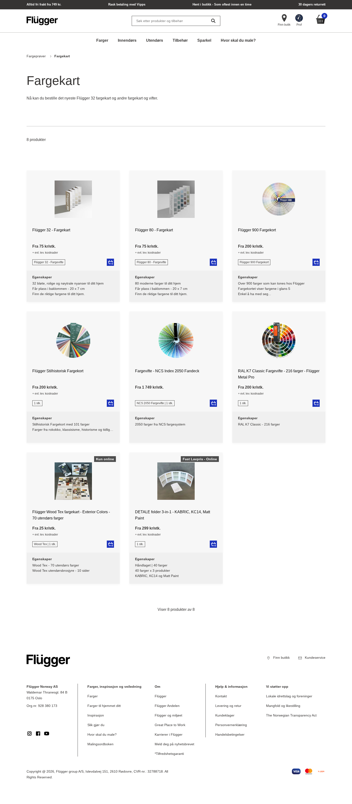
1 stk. (37, 403)
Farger (102, 40)
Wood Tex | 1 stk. (45, 544)
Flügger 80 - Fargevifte (151, 262)
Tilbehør (180, 40)
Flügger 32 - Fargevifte (48, 262)
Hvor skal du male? (238, 40)
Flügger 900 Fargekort (254, 262)
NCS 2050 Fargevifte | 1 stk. (155, 403)
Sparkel (204, 40)
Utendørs (154, 40)
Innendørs (127, 40)
